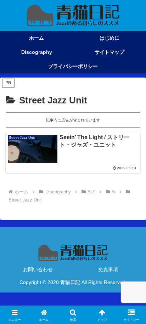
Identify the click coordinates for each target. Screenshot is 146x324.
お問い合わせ (38, 269)
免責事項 (108, 269)
